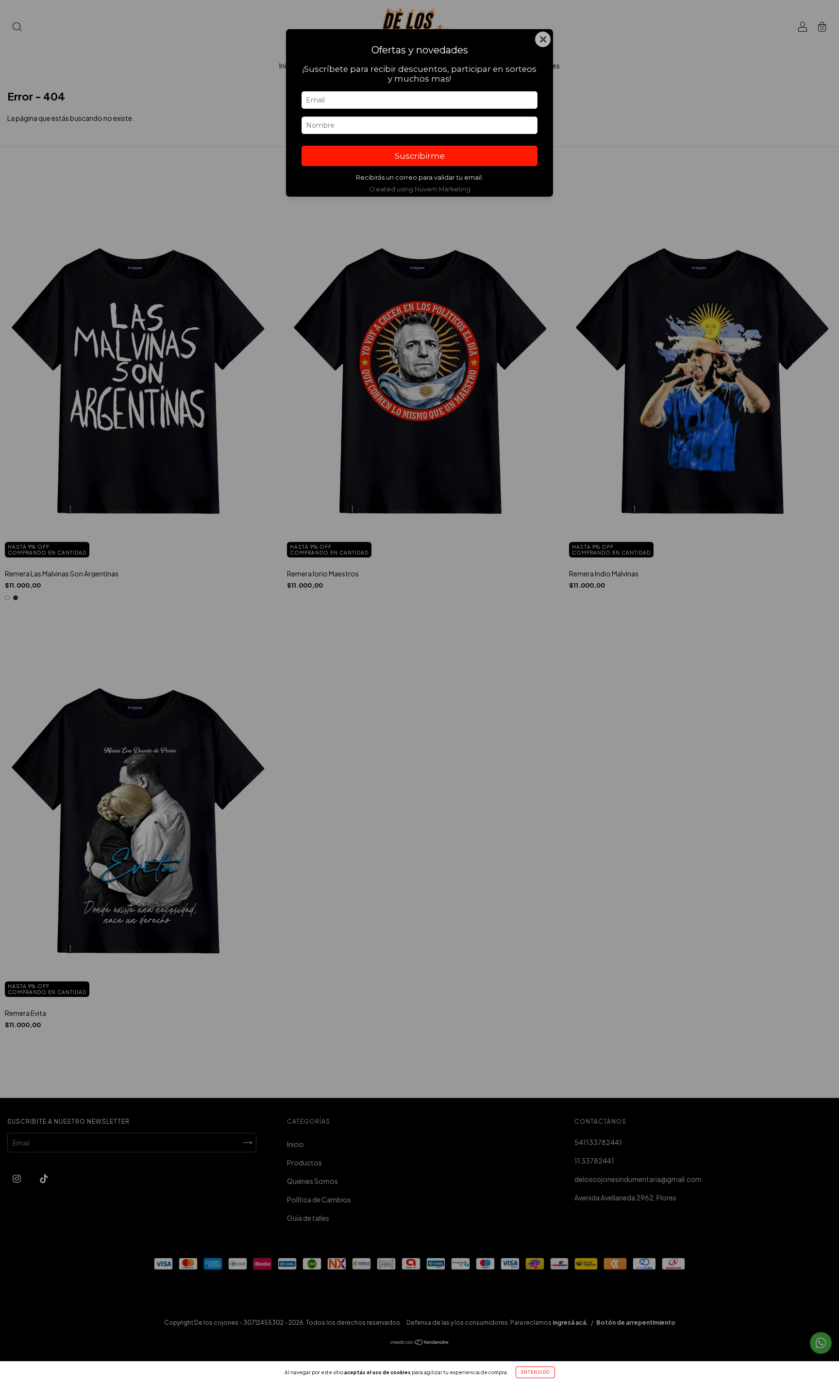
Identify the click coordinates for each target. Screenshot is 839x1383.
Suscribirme (420, 156)
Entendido (535, 1372)
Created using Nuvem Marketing (419, 189)
